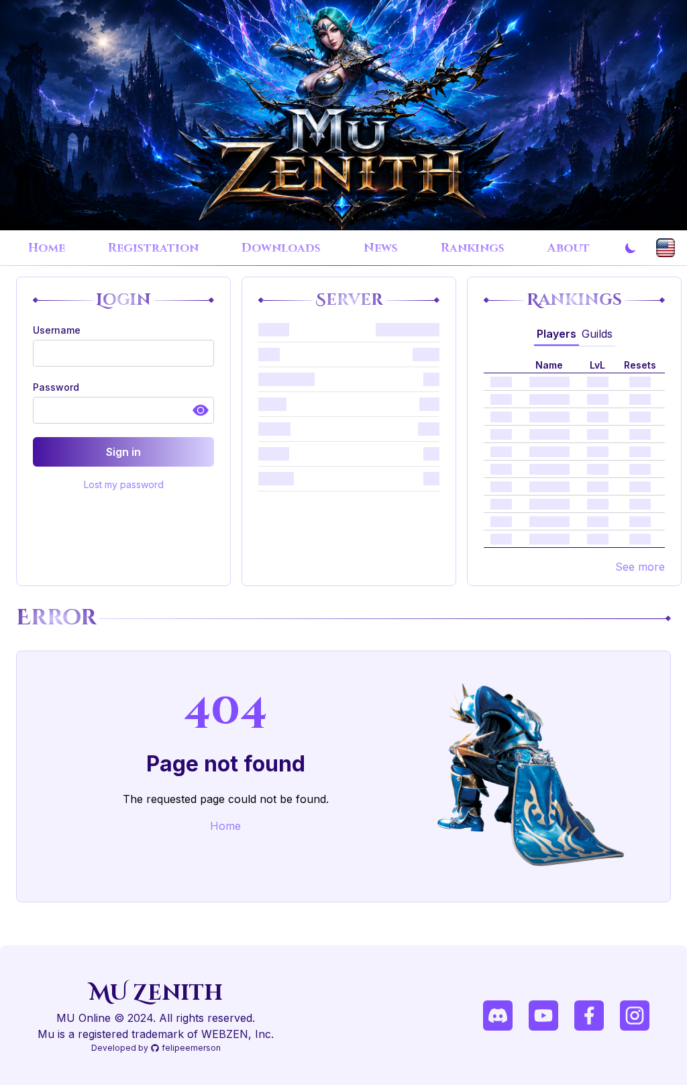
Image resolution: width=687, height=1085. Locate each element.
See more (640, 566)
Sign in (123, 452)
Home (46, 248)
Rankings (473, 248)
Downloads (281, 248)
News (381, 248)
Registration (153, 248)
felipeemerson (191, 1048)
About (568, 248)
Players (556, 333)
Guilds (597, 333)
